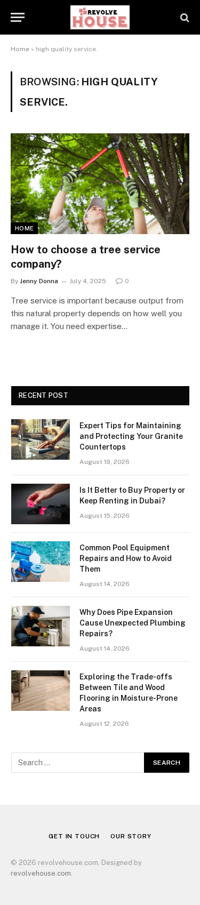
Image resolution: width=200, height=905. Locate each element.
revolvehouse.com (41, 873)
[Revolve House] (100, 17)
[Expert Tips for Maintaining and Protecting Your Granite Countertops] (40, 439)
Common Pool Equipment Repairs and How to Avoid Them (125, 558)
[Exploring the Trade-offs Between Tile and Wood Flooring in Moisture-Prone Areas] (40, 690)
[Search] (183, 17)
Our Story (130, 836)
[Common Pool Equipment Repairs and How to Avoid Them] (40, 561)
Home (20, 49)
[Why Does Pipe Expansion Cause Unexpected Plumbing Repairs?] (40, 626)
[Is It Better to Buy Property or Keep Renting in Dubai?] (40, 504)
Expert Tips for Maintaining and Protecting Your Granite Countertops (131, 436)
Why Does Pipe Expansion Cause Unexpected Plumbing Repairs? (132, 623)
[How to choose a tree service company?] (100, 183)
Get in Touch (74, 836)
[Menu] (18, 17)
